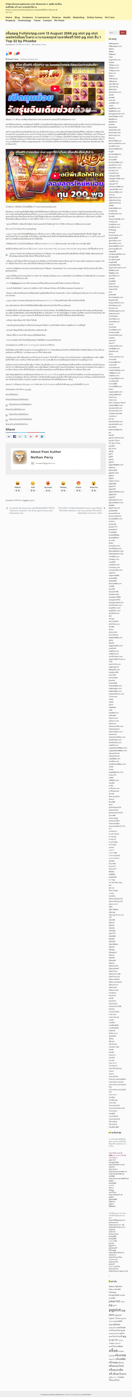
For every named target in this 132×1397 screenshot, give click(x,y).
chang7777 (113, 184)
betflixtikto (113, 127)
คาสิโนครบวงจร (114, 788)
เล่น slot (111, 1060)
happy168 (112, 251)
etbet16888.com (115, 208)
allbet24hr (113, 89)
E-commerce (42, 17)
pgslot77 (112, 486)
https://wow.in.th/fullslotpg (20, 404)
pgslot (32, 500)
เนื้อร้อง (111, 1039)
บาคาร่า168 (113, 853)
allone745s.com (115, 92)
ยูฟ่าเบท (111, 888)
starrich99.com (115, 664)
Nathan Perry (40, 44)
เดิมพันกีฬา (112, 1036)
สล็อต (111, 907)
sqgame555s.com (116, 646)
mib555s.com (114, 376)
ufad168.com (114, 713)
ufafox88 (112, 715)
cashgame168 (114, 176)
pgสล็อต (112, 505)
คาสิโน (111, 786)
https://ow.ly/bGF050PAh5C (20, 419)
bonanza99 (113, 157)
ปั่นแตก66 (112, 864)
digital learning (115, 200)
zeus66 (111, 783)
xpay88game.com (116, 772)
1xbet (111, 57)
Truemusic (113, 697)
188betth (112, 54)
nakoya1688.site (115, 395)
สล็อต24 (112, 923)
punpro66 (112, 524)
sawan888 (113, 578)
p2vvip (111, 419)
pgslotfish (113, 494)
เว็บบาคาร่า (113, 1095)
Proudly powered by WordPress (52, 1394)
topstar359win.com (116, 694)
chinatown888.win (116, 187)
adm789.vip (113, 87)
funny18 (112, 232)
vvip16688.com (114, 759)
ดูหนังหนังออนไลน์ (115, 807)
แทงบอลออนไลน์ (114, 1119)
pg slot (28, 389)
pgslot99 (112, 489)
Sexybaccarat (114, 594)
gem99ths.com (115, 241)
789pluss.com (114, 70)
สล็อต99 (112, 947)
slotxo (111, 629)
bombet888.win (115, 154)
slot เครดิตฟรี (113, 621)
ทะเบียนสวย (113, 831)
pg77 (111, 454)
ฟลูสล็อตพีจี (113, 877)
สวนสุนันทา (113, 993)
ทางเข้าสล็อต (113, 842)
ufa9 (110, 710)
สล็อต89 (112, 939)
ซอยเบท (111, 799)
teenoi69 (112, 675)
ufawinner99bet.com (117, 737)
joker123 (112, 284)
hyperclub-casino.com (117, 268)
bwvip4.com (113, 170)
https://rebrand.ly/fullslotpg (17, 399)
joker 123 (112, 1160)
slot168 (111, 627)
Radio (111, 543)
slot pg (111, 619)
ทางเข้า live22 (114, 834)
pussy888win (114, 538)
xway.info (112, 775)
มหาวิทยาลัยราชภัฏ (115, 882)
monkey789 (113, 381)
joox (110, 292)
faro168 (111, 216)
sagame (112, 573)
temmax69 (113, 678)
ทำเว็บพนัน (112, 845)
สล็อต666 (112, 931)
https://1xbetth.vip (115, 1195)
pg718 (111, 451)
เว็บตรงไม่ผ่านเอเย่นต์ (116, 1082)
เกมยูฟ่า (111, 1020)
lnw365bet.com (115, 330)
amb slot (112, 100)
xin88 (111, 767)
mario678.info (114, 368)
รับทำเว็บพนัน (113, 891)
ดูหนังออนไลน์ (113, 810)
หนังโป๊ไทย (112, 1192)
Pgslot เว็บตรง (114, 481)
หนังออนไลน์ (113, 1004)
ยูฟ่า (110, 885)
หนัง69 (111, 998)
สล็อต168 (112, 920)
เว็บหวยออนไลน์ (114, 1105)
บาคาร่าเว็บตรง (114, 858)
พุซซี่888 (112, 874)
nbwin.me (113, 397)
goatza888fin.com (116, 246)
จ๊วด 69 (111, 794)
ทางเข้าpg (112, 837)
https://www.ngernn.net (118, 1271)
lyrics (111, 354)
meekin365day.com (117, 370)
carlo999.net (114, 173)
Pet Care (109, 17)
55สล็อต (111, 62)
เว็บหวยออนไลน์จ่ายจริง (117, 1108)
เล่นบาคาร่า (113, 1063)
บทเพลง (111, 847)
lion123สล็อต (113, 316)
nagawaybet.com (116, 392)
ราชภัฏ (111, 893)
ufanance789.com (116, 726)
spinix (111, 640)
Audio (111, 106)
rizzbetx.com (114, 559)
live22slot (112, 327)
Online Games (94, 17)
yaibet (111, 778)
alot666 (111, 97)
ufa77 (111, 705)
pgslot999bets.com (116, 492)
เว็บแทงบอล (113, 1111)
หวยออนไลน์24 (114, 1012)
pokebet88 (113, 511)
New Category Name (117, 403)
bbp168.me (113, 119)
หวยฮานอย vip (114, 1017)
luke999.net (113, 351)
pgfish (111, 462)
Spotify (111, 643)
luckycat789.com (115, 346)
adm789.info (114, 84)
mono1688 (113, 384)
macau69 (112, 359)
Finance (56, 17)
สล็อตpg (112, 950)
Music (111, 389)
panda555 (112, 427)
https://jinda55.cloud (117, 1165)
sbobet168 (113, 581)
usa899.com (114, 745)
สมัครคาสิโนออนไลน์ (116, 899)
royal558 (112, 562)
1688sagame (114, 43)
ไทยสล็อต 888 (114, 1127)
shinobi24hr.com (115, 605)
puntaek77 (113, 530)
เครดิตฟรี (112, 1031)
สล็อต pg (112, 912)
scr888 (111, 586)
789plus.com (114, 65)
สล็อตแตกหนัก (113, 990)
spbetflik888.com (115, 638)
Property (10, 20)
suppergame (114, 667)
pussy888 (112, 1183)
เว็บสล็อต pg (113, 1100)
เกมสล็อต (112, 1022)
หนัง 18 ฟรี (112, 995)
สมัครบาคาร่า (113, 904)
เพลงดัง (111, 1049)
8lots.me (112, 73)
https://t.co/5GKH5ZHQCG (17, 424)
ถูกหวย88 (112, 815)
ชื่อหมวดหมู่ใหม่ (114, 796)
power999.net (114, 513)
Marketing (78, 17)
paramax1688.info (115, 430)
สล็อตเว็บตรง (113, 971)
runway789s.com (116, 570)
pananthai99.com (116, 422)
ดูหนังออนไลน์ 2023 (116, 813)
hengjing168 (113, 257)
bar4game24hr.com (117, 114)
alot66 (111, 95)
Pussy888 (113, 532)
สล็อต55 (111, 925)
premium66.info (115, 516)
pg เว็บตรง (112, 449)
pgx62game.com (115, 500)
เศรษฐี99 (112, 1114)
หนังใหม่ (111, 1009)
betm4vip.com (114, 135)
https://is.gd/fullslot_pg (15, 409)
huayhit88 (113, 262)
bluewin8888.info (115, 149)
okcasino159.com (115, 408)
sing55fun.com (115, 608)
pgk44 (111, 476)
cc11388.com (114, 181)
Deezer (112, 195)
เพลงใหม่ (112, 1058)
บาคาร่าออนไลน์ (114, 855)
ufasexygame (114, 729)
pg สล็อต (112, 446)
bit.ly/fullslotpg (12, 394)
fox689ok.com (114, 224)
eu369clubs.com (115, 214)
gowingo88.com (115, 249)
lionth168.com (114, 319)
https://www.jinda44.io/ (118, 1172)
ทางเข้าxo (112, 839)
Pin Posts (59, 20)
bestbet (112, 124)
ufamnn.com (114, 721)
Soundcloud (113, 635)
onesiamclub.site (115, 413)
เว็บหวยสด (112, 1103)
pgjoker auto (114, 473)
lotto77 (112, 343)
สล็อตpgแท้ (113, 952)
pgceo (111, 459)
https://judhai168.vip (116, 1174)
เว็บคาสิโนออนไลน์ (115, 1068)
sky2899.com (114, 613)
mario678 (112, 365)
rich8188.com (114, 557)
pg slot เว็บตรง (114, 440)
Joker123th (113, 289)
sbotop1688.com (115, 584)
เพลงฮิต (111, 1052)
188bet (111, 52)
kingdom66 (113, 300)
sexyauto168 (113, 592)
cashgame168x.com (117, 178)
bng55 (111, 151)
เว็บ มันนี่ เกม (113, 1066)
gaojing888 (113, 238)
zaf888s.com (114, 780)
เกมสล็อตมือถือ (114, 1025)
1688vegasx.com (115, 46)
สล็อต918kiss (113, 944)
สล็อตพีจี (111, 958)
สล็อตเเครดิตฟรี (114, 979)
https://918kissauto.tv (117, 1220)
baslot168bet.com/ (116, 116)
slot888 (112, 1176)
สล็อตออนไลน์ (113, 966)
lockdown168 (114, 332)
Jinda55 (112, 278)
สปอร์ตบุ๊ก (112, 896)
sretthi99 (112, 648)
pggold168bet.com (116, 465)
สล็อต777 (112, 933)
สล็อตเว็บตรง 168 (114, 974)
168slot (111, 49)
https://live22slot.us (116, 1253)
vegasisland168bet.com (118, 748)
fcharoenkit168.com (116, 219)
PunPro (112, 521)
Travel (37, 20)
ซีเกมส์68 (112, 802)
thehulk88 (113, 683)
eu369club (113, 211)
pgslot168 (112, 484)
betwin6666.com (115, 141)
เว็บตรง (111, 1071)
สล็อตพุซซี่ (112, 960)
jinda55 (122, 1295)
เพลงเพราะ (112, 1055)
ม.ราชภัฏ (112, 880)
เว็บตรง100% (113, 1076)
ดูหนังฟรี (112, 1264)
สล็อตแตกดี (113, 987)
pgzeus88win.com (116, 503)
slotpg (111, 1190)
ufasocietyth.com (116, 732)
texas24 (112, 680)
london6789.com (115, 335)
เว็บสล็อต (112, 1097)
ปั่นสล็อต (112, 861)
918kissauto (113, 79)
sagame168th (114, 575)
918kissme (113, 81)
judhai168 (112, 295)
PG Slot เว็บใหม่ (114, 443)
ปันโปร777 (113, 869)
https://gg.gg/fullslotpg (18, 414)
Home (9, 17)
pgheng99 (113, 470)
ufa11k (111, 699)
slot (110, 616)
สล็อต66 (111, 928)
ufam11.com (113, 718)
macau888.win (115, 362)
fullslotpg (112, 230)
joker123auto (114, 287)
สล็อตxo (111, 955)
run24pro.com (114, 567)
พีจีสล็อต (15, 283)
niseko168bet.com (116, 405)
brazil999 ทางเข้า (115, 165)
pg (110, 432)
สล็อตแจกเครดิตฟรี (115, 982)
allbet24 (112, 1202)
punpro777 (113, 527)
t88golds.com (114, 670)
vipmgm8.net (114, 753)
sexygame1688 (115, 597)
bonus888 (113, 160)
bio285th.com (114, 146)
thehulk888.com (115, 686)
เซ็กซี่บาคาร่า (113, 1033)
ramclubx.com (114, 546)
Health (67, 17)
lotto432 (112, 341)
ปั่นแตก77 (112, 866)
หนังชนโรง (112, 1001)
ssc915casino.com (116, 656)
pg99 (111, 457)
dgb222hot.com (115, 197)
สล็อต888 (112, 936)
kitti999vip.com (115, 305)
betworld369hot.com (117, 143)
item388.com (114, 276)
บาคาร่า (111, 850)
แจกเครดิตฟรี (113, 1116)
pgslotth (112, 497)
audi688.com (114, 103)
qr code (112, 540)
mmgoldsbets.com (116, 378)
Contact (47, 20)
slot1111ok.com (114, 624)
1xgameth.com (115, 60)
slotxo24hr (113, 632)
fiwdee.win (113, 222)
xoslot (111, 769)
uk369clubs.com (115, 740)
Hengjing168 (114, 1162)
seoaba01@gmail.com (45, 463)
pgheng (112, 467)
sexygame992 (114, 600)
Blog (17, 17)
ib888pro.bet (114, 270)
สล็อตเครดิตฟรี (114, 968)
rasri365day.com (115, 548)
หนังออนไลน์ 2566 (115, 1006)
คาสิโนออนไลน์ (114, 791)
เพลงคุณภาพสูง (114, 1047)
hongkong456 (114, 259)
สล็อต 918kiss (113, 909)
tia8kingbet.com (115, 688)
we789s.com (114, 761)
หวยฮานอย (112, 1014)
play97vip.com (114, 508)
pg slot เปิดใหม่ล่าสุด (116, 438)
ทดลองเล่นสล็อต (114, 821)
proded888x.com (115, 519)
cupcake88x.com (115, 189)
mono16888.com (115, 386)
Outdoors (27, 17)
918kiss (111, 76)
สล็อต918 (112, 941)
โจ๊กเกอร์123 (113, 1122)
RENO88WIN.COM (116, 551)
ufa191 (111, 702)
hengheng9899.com (117, 254)
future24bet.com (115, 235)
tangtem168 (113, 672)
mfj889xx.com (114, 373)
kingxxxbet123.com (116, 303)
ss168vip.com (114, 651)
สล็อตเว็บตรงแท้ (114, 977)
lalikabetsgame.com (117, 311)
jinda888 (112, 281)
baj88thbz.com (115, 108)
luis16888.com (114, 349)
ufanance (112, 724)
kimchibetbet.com (116, 297)
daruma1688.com (115, 192)
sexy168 (112, 589)
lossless (112, 338)
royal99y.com (114, 565)
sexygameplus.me (116, 602)
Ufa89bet (112, 707)
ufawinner (113, 734)
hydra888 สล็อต (114, 265)
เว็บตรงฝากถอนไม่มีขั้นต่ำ (117, 1079)
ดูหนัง (111, 805)
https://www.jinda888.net (119, 1178)
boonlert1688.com (116, 162)
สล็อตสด (111, 963)
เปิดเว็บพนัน (113, 1044)
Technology (24, 20)
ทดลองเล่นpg (113, 818)
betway (112, 138)
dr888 (111, 205)
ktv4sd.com (113, 308)
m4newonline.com (116, 357)
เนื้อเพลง (111, 1041)
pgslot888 (113, 1199)
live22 (111, 324)
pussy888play (114, 535)
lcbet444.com (114, 314)
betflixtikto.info (115, 130)
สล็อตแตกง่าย (113, 985)
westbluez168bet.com (117, 764)
